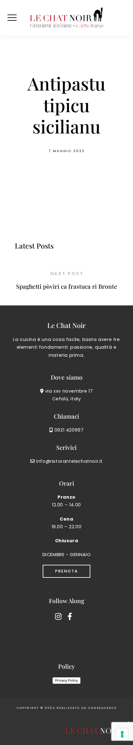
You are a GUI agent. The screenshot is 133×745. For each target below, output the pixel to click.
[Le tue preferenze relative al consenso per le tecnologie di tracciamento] (122, 734)
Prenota (66, 571)
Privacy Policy (66, 680)
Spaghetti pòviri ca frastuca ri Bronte (66, 286)
